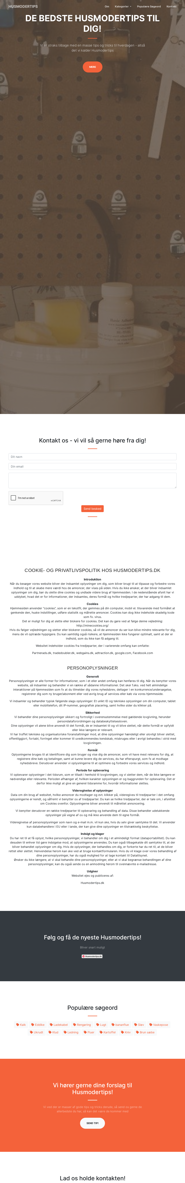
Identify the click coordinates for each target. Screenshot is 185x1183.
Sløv (140, 1024)
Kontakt (172, 6)
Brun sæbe (146, 1032)
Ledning (72, 1032)
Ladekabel (60, 1024)
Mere (92, 66)
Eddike (39, 1024)
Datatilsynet (139, 855)
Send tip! (92, 1123)
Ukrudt (38, 1032)
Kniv (127, 1032)
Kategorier (122, 6)
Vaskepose (160, 1024)
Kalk (22, 1024)
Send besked (92, 508)
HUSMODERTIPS (23, 6)
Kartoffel (109, 1032)
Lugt (102, 1024)
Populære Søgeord (149, 6)
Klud (54, 1032)
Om (107, 6)
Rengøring (83, 1024)
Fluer (90, 1032)
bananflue (122, 1024)
